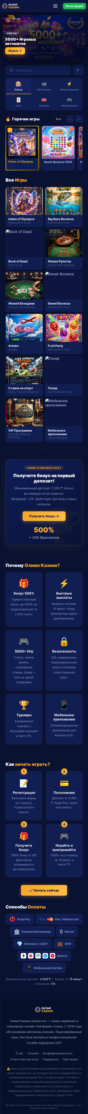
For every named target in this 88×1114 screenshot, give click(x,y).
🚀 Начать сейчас (44, 890)
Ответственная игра (24, 1059)
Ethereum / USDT (32, 944)
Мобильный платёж (44, 968)
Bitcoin (67, 931)
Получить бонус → (44, 516)
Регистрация (74, 6)
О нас (19, 1053)
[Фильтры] (78, 70)
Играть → (15, 50)
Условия (33, 1053)
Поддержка (50, 1059)
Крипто (62, 955)
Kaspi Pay (23, 919)
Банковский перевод (32, 931)
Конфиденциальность (58, 1053)
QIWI (64, 944)
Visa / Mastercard (67, 919)
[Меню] (56, 6)
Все (58, 119)
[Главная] (10, 6)
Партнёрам (70, 1059)
